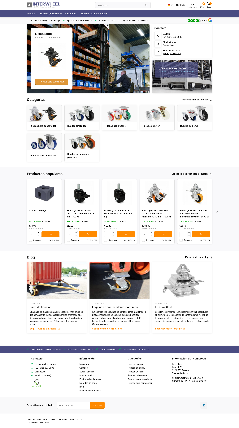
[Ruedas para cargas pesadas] (82, 141)
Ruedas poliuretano (115, 126)
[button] (217, 211)
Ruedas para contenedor (94, 13)
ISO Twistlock (163, 307)
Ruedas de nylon (151, 126)
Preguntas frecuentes (45, 364)
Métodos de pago (88, 383)
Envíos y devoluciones (90, 379)
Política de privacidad (58, 419)
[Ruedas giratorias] (82, 113)
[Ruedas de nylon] (157, 113)
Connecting (168, 45)
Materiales (70, 13)
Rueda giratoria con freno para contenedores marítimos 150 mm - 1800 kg (194, 213)
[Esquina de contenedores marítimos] (119, 280)
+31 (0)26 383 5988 (172, 37)
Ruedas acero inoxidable (43, 155)
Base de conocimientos (90, 390)
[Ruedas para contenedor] (44, 113)
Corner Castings (37, 210)
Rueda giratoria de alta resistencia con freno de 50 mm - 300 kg (81, 213)
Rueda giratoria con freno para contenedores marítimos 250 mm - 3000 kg (157, 213)
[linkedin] (203, 405)
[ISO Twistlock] (182, 280)
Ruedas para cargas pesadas (78, 155)
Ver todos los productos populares (190, 174)
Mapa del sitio (76, 419)
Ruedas (31, 13)
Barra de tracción (40, 307)
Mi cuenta (84, 364)
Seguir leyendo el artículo (43, 329)
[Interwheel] (43, 5)
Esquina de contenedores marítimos (115, 307)
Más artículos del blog (197, 257)
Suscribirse (97, 405)
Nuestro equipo (86, 375)
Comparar (37, 240)
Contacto (180, 5)
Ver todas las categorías (195, 100)
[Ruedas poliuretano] (119, 113)
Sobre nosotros (86, 372)
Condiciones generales (37, 419)
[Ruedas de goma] (194, 113)
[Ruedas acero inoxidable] (44, 141)
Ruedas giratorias (49, 13)
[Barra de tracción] (57, 280)
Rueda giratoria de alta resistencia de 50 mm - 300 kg (118, 213)
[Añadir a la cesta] (50, 234)
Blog (81, 387)
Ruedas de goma (189, 126)
